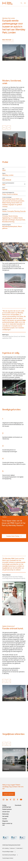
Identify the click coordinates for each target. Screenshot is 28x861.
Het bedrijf (5, 816)
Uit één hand (5, 811)
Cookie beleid (19, 848)
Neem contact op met (7, 824)
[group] (14, 759)
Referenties (5, 814)
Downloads (18, 805)
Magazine (5, 821)
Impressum (12, 848)
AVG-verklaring (5, 848)
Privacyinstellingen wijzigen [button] (7, 851)
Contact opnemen (9, 794)
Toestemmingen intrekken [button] (7, 858)
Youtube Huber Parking (12, 536)
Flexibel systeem (7, 809)
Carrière (4, 818)
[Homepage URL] (7, 3)
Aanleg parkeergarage (6, 806)
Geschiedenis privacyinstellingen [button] (9, 854)
